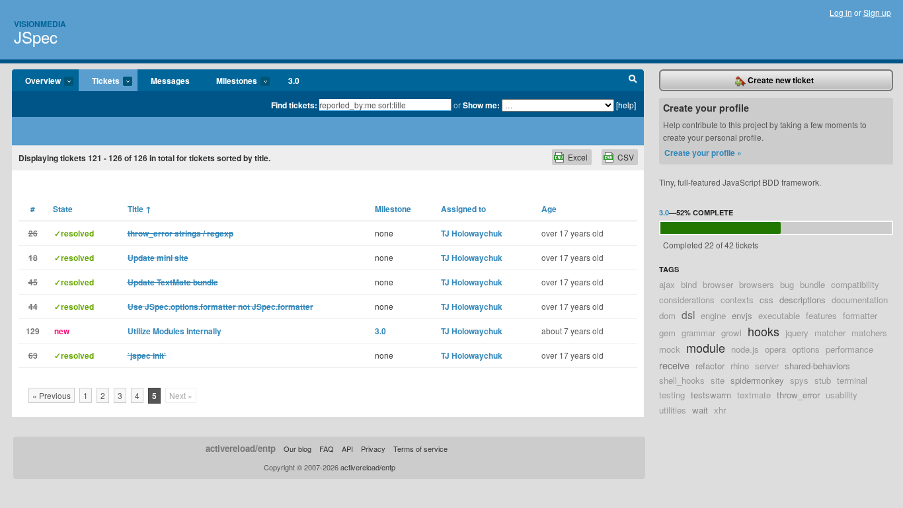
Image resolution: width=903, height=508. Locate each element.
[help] (626, 104)
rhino (739, 365)
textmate (754, 394)
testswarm (711, 394)
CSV (625, 157)
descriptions (802, 299)
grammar (698, 332)
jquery (796, 332)
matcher (829, 332)
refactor (710, 365)
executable (779, 315)
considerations (687, 299)
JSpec (36, 36)
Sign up (877, 12)
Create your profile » (703, 153)
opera (775, 349)
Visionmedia (40, 24)
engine (713, 315)
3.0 (293, 81)
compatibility (855, 284)
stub (822, 380)
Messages (170, 81)
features (821, 315)
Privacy (373, 448)
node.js (745, 349)
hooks (763, 331)
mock (669, 349)
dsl (688, 314)
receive (674, 365)
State (63, 209)
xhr (720, 410)
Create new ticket (780, 80)
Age (549, 209)
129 (33, 331)
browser (718, 284)
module (705, 347)
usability (841, 394)
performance (849, 349)
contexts (737, 299)
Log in (841, 12)
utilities (672, 410)
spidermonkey (757, 380)
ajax (667, 284)
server (767, 365)
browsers (756, 284)
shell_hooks (682, 380)
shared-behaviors (817, 365)
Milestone (393, 209)
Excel (578, 157)
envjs (742, 315)
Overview (36, 81)
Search (633, 80)
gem (667, 332)
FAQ (326, 448)
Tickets (99, 81)
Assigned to (463, 209)
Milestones (230, 81)
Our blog (297, 448)
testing (672, 394)
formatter (860, 315)
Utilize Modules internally (174, 331)
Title (139, 209)
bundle (812, 284)
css (766, 299)
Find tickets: (294, 105)
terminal (852, 380)
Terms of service (420, 448)
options (806, 349)
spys (799, 380)
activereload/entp (241, 448)
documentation (860, 299)
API (347, 448)
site (718, 380)
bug (787, 284)
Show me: (481, 105)
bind (689, 284)
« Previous (51, 395)
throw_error (798, 394)
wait (700, 410)
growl (731, 332)
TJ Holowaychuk (471, 233)
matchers (869, 332)
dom (667, 315)
